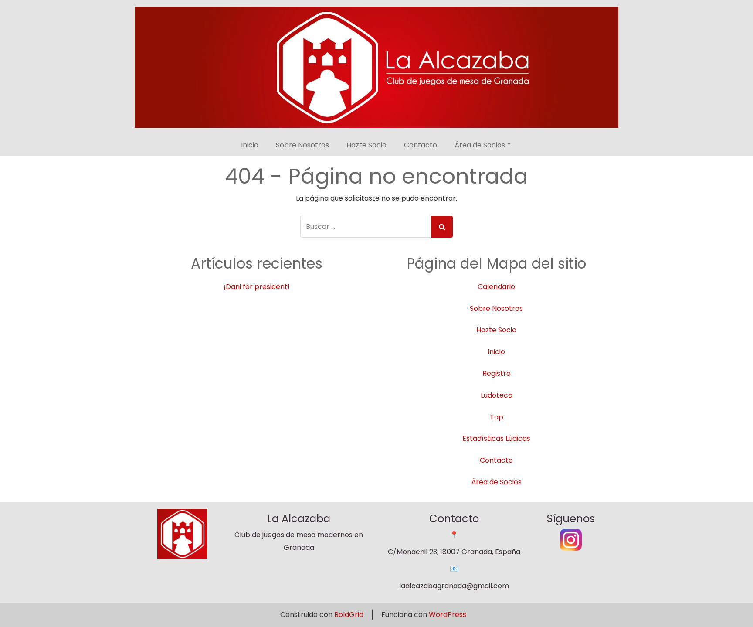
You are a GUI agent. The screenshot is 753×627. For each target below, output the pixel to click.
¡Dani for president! (257, 287)
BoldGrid (348, 615)
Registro (496, 373)
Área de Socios (480, 145)
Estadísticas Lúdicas (496, 438)
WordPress (447, 615)
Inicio (249, 145)
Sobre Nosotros (302, 145)
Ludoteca (496, 395)
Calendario (496, 287)
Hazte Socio (366, 145)
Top (496, 417)
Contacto (420, 145)
